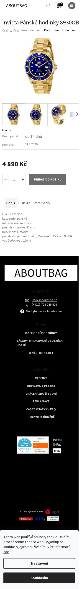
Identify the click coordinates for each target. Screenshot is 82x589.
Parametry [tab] (41, 203)
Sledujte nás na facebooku (43, 311)
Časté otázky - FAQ (41, 409)
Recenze (41, 378)
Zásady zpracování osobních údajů (40, 343)
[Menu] (71, 5)
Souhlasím (39, 577)
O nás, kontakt (41, 353)
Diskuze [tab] (24, 203)
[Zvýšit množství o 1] (23, 179)
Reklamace (41, 401)
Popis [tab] (10, 203)
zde (6, 551)
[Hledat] (47, 5)
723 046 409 (49, 304)
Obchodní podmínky (41, 333)
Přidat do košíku (48, 179)
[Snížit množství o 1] (5, 179)
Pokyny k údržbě (41, 417)
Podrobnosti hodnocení (60, 30)
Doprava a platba (41, 386)
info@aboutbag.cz (44, 300)
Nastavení (39, 563)
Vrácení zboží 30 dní (41, 394)
